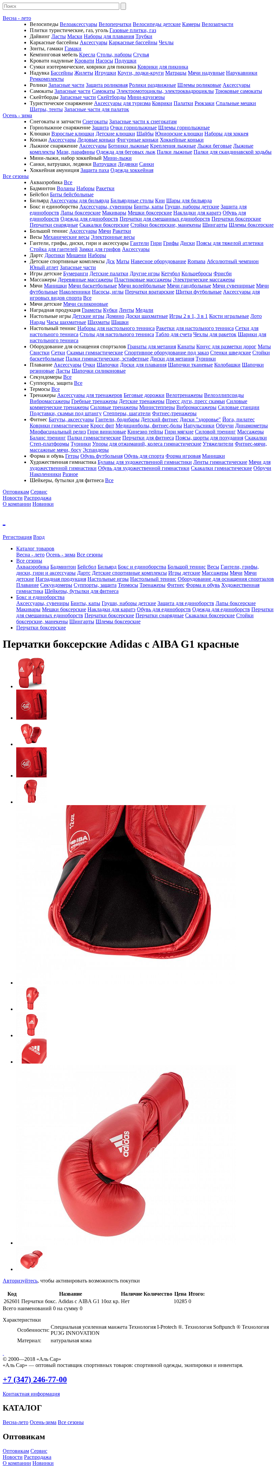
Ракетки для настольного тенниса (195, 328)
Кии (160, 200)
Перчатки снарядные (54, 225)
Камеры (191, 24)
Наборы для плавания (109, 36)
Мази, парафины (75, 152)
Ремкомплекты (47, 79)
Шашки (120, 322)
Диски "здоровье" (200, 419)
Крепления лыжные (173, 146)
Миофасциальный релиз (58, 431)
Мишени (76, 255)
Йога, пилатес (238, 419)
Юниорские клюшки (179, 133)
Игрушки (105, 73)
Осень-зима (43, 1422)
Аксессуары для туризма (122, 103)
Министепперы (157, 407)
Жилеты (83, 73)
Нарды (37, 322)
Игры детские (184, 573)
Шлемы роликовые (199, 85)
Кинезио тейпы (145, 431)
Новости (13, 498)
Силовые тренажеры (114, 407)
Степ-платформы (49, 444)
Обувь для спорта (144, 456)
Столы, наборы (114, 54)
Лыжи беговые (214, 146)
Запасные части (66, 85)
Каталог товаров (35, 548)
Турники (206, 359)
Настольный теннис (153, 579)
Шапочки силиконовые (99, 371)
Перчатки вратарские (149, 292)
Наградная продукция (60, 579)
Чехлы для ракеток (214, 334)
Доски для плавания (143, 365)
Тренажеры (153, 585)
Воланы (66, 188)
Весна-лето (15, 1422)
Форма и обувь (203, 585)
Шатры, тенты (46, 109)
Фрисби (222, 273)
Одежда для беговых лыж (125, 152)
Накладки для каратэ (197, 213)
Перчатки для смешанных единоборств (165, 219)
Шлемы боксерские (251, 225)
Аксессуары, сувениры (105, 206)
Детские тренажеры (142, 401)
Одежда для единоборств (89, 219)
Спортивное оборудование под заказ (166, 352)
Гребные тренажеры (94, 401)
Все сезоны (16, 176)
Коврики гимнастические (59, 425)
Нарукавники (241, 73)
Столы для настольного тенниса (117, 334)
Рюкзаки (205, 103)
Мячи (104, 231)
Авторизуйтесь (20, 1281)
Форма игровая (183, 456)
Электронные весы (113, 237)
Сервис (38, 492)
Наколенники (75, 292)
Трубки (143, 36)
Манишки (55, 286)
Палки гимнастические (94, 438)
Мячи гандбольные (189, 286)
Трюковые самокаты (238, 91)
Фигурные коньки (137, 140)
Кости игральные (229, 316)
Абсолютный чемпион (233, 261)
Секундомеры (56, 585)
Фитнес (175, 585)
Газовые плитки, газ (132, 30)
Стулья (141, 54)
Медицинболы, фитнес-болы (149, 425)
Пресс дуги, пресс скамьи (195, 401)
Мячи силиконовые (85, 304)
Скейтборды (111, 97)
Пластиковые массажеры (143, 279)
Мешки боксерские (150, 213)
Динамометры (251, 425)
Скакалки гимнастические (221, 468)
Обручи (225, 425)
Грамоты (92, 310)
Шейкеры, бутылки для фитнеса (82, 591)
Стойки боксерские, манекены (165, 225)
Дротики (55, 255)
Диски (187, 243)
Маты (122, 261)
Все (68, 182)
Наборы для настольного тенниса (116, 328)
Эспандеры (96, 450)
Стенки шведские (230, 352)
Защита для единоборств (185, 603)
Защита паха (94, 170)
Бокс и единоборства (142, 567)
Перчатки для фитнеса (148, 438)
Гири (156, 243)
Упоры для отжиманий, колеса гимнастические (146, 444)
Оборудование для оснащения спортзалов (226, 579)
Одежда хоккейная (131, 170)
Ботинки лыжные (128, 146)
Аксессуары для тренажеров (89, 395)
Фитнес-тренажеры (174, 413)
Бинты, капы (148, 206)
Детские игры (88, 316)
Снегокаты (95, 121)
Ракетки (105, 188)
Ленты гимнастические (220, 462)
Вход (39, 537)
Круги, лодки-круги (141, 73)
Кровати (84, 61)
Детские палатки (109, 273)
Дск (110, 261)
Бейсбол (86, 567)
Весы (213, 567)
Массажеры (250, 431)
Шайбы (145, 133)
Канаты (186, 346)
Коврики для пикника (162, 67)
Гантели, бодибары (117, 419)
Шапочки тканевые (190, 365)
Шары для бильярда (189, 200)
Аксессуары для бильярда (79, 200)
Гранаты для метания (151, 346)
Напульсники (199, 425)
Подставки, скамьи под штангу (66, 413)
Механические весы (66, 237)
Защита (100, 127)
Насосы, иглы (108, 292)
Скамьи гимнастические (95, 352)
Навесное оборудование (158, 261)
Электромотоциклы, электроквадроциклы (165, 91)
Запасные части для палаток (96, 109)
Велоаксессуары (78, 24)
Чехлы (166, 42)
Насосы (104, 61)
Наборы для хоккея (226, 133)
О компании (17, 504)
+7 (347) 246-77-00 (35, 1379)
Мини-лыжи (117, 158)
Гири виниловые (106, 431)
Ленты (126, 310)
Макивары (114, 213)
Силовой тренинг (215, 431)
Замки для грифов (100, 249)
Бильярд (107, 567)
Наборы (85, 188)
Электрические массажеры (204, 279)
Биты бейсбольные (72, 194)
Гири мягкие (179, 431)
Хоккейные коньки (182, 140)
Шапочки (108, 365)
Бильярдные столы (132, 200)
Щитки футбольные (199, 292)
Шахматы (98, 322)
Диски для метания (172, 359)
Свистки (40, 352)
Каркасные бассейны (133, 42)
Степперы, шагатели (127, 413)
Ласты (58, 36)
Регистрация (17, 537)
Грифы (171, 243)
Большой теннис (187, 567)
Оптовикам (16, 492)
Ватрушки (105, 164)
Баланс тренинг (48, 438)
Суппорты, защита (95, 585)
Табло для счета (173, 334)
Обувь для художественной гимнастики (144, 468)
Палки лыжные (174, 152)
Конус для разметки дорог (226, 346)
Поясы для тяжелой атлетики (229, 243)
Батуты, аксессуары (71, 419)
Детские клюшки (115, 133)
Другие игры (145, 273)
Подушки (125, 61)
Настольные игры (108, 579)
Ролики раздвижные (152, 85)
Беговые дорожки (144, 395)
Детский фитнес (159, 419)
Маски (74, 36)
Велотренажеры (184, 395)
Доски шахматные (147, 316)
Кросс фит (102, 425)
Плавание (27, 585)
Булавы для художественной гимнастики (145, 462)
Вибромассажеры (50, 401)
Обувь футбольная (101, 456)
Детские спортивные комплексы (129, 573)
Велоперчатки (115, 24)
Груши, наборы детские (192, 206)
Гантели (139, 243)
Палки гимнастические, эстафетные (107, 359)
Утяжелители (218, 444)
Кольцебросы (196, 273)
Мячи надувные (206, 73)
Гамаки (73, 48)
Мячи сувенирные (233, 286)
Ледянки (128, 164)
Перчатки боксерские (236, 219)
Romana (196, 261)
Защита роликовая (107, 85)
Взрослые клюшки (72, 133)
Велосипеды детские (157, 24)
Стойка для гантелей (54, 249)
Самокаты (103, 91)
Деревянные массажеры (85, 279)
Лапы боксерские (80, 213)
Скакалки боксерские (104, 225)
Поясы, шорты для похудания (209, 438)
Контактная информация (31, 1394)
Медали (144, 310)
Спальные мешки (236, 103)
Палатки (183, 103)
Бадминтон (63, 567)
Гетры (72, 456)
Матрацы (175, 73)
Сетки (58, 352)
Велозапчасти (217, 24)
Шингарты (214, 225)
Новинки (43, 504)
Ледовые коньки (96, 140)
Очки (89, 365)
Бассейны (62, 73)
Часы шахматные (66, 322)
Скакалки (256, 438)
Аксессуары (93, 42)
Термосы (128, 585)
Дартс (84, 573)
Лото (256, 316)
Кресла (87, 54)
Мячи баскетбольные (92, 286)
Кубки (110, 310)
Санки (146, 164)
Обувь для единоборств (164, 609)
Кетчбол (170, 273)
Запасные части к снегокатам (143, 121)
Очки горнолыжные (133, 127)
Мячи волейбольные (142, 286)
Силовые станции (238, 407)
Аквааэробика (32, 567)
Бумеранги (75, 273)
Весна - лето (17, 18)
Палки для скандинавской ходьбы (233, 152)
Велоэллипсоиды (224, 395)
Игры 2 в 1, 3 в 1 (188, 316)
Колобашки (227, 365)
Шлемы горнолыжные (184, 127)
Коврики (162, 103)
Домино (115, 316)
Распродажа (37, 498)
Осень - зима (17, 115)
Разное (70, 474)
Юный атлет (44, 267)
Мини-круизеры (146, 97)
